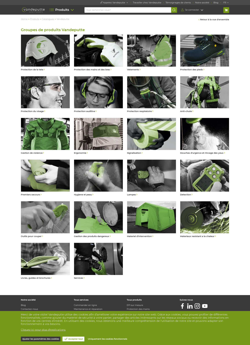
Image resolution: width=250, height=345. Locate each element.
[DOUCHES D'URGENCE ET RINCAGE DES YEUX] (204, 136)
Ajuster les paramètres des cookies (40, 339)
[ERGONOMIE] (98, 136)
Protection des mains (138, 309)
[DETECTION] (204, 178)
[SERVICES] (98, 261)
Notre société (202, 2)
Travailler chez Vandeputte (147, 2)
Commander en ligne (85, 305)
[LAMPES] (151, 178)
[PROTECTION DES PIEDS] (204, 53)
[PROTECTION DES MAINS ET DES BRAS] (98, 53)
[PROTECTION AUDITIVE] (98, 94)
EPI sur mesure (135, 305)
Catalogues (48, 19)
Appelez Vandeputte (114, 2)
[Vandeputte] (33, 10)
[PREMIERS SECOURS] (45, 178)
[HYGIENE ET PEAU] (98, 178)
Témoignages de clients (178, 2)
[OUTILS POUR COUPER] (45, 219)
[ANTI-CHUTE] (204, 94)
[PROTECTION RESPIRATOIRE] (151, 94)
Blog (215, 2)
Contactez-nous (29, 309)
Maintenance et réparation (88, 309)
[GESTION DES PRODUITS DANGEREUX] (98, 219)
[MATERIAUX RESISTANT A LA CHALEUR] (204, 219)
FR (224, 2)
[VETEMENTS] (151, 53)
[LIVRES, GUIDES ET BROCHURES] (45, 261)
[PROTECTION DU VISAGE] (45, 94)
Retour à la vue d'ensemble (214, 19)
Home (24, 19)
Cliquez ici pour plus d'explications (43, 329)
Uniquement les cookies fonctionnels (107, 339)
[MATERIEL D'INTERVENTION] (151, 219)
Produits (34, 19)
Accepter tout (75, 339)
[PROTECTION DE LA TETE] (45, 53)
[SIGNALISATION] (151, 136)
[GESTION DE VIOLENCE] (45, 136)
